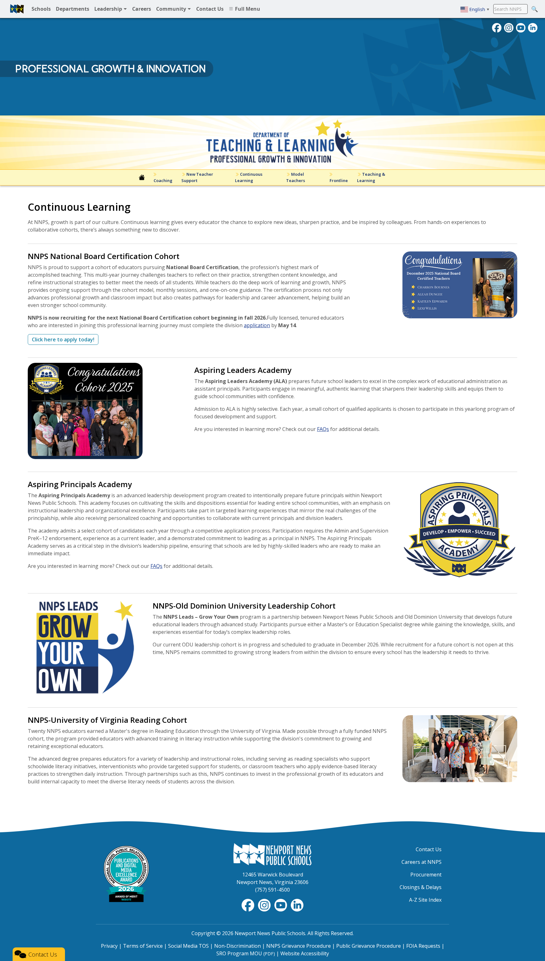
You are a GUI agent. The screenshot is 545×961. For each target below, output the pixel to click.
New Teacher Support (197, 177)
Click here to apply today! (63, 339)
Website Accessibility (304, 953)
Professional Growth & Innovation (110, 69)
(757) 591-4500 (272, 889)
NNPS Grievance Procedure (298, 945)
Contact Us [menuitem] (210, 8)
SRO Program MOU (245, 953)
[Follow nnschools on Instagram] (508, 27)
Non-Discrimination (237, 945)
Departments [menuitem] (72, 8)
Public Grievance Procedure (368, 945)
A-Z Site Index (425, 899)
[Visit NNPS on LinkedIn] (532, 27)
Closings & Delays (421, 887)
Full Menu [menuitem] (247, 8)
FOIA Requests (423, 945)
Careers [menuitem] (141, 8)
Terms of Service (143, 945)
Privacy (109, 945)
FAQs (323, 429)
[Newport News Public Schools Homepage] (272, 853)
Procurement (426, 874)
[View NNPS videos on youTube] (520, 27)
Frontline (338, 180)
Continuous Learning (248, 177)
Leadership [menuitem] (108, 8)
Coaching (162, 180)
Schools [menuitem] (41, 8)
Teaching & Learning (371, 177)
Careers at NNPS (421, 861)
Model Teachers (295, 177)
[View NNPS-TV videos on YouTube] (281, 904)
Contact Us (429, 849)
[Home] (142, 177)
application (257, 325)
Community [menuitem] (171, 8)
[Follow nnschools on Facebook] (496, 27)
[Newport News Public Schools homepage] (17, 8)
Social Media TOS (188, 945)
